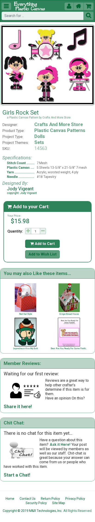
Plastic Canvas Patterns (59, 130)
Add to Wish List (42, 254)
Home (10, 498)
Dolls (39, 136)
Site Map (58, 503)
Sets (39, 142)
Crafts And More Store (58, 124)
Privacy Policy (75, 498)
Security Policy (36, 503)
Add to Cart (42, 243)
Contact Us (28, 498)
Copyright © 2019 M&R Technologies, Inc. (32, 511)
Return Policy (50, 498)
